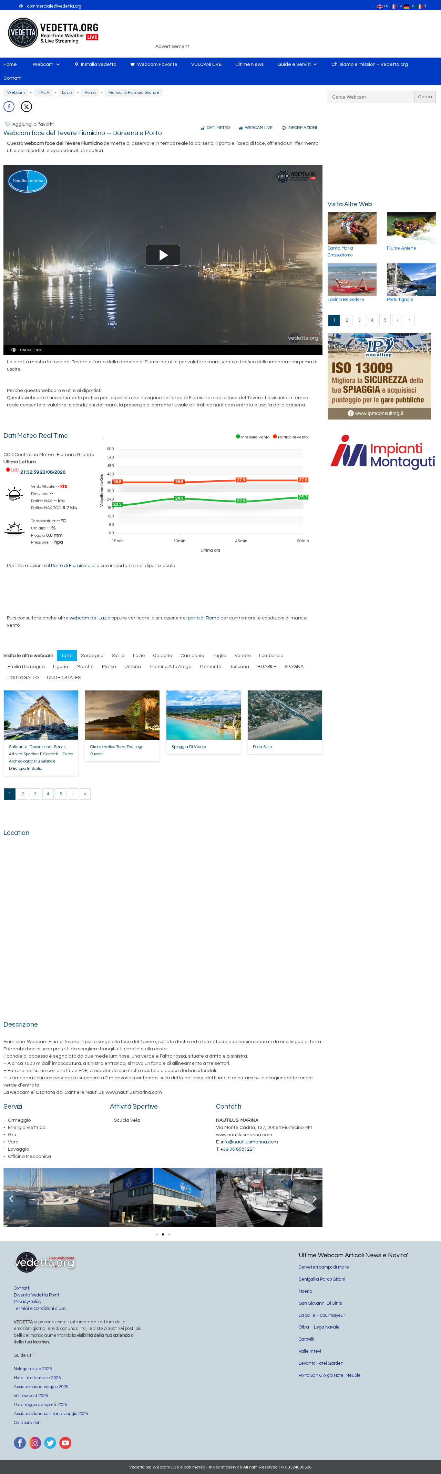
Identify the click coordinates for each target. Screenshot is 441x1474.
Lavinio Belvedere (346, 299)
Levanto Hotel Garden (321, 1363)
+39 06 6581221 (237, 1149)
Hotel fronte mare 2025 (37, 1377)
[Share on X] (26, 106)
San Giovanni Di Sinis (320, 1303)
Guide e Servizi (294, 64)
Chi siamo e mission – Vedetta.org (369, 64)
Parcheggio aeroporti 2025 (40, 1404)
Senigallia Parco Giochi (322, 1279)
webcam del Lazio (90, 618)
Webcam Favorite (157, 64)
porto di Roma (203, 618)
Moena (305, 1291)
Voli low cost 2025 (31, 1395)
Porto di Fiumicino (70, 565)
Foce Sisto (262, 747)
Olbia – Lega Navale (319, 1327)
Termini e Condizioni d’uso (39, 1308)
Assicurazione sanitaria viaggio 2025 (51, 1413)
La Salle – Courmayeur (322, 1315)
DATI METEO (218, 127)
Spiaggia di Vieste (189, 747)
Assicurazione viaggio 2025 (41, 1386)
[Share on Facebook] (8, 106)
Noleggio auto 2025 (33, 1368)
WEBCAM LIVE (259, 127)
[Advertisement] (315, 32)
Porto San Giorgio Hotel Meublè (330, 1375)
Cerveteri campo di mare (324, 1267)
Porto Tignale (400, 299)
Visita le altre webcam (28, 655)
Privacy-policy (27, 1301)
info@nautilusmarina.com (249, 1142)
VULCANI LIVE (206, 64)
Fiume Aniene (401, 248)
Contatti (12, 78)
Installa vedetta (98, 64)
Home (10, 64)
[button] (11, 1198)
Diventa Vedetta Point (36, 1295)
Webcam (43, 64)
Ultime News (249, 64)
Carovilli (306, 1339)
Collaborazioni (28, 1422)
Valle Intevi (310, 1351)
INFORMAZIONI (302, 127)
